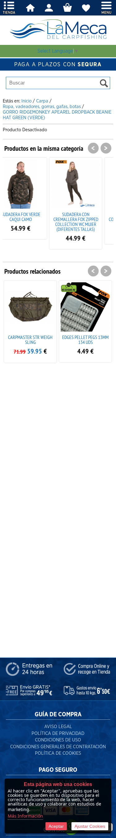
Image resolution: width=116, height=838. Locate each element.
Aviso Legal (58, 726)
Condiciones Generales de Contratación (58, 747)
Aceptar (56, 826)
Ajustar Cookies (90, 826)
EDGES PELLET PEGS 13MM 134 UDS (34, 339)
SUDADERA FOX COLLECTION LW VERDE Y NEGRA (86, 219)
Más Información (25, 816)
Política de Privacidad (58, 733)
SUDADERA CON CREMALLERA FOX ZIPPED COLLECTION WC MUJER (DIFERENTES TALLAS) (31, 221)
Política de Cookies (58, 753)
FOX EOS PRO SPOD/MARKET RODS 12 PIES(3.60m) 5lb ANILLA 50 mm (89, 344)
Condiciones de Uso (58, 740)
